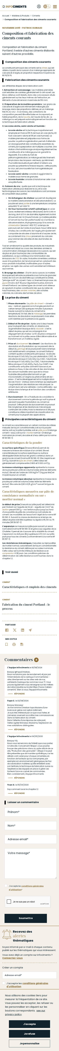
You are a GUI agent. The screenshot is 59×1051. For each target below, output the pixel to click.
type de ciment (26, 460)
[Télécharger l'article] (21, 644)
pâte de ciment (36, 303)
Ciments (36, 15)
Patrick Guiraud (32, 27)
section (5, 509)
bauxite (26, 117)
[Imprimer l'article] (14, 644)
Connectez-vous (12, 958)
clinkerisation (14, 225)
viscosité (39, 328)
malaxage (38, 313)
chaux (28, 236)
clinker (44, 68)
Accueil (5, 15)
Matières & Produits (20, 15)
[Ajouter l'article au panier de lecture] (6, 644)
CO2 (17, 258)
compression (8, 553)
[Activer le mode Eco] (47, 6)
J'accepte (29, 1024)
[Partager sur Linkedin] (22, 630)
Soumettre (26, 918)
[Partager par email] (30, 630)
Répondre (19, 694)
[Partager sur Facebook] (6, 630)
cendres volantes (28, 290)
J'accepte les (27, 985)
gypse (5, 283)
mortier (30, 432)
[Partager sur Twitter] (14, 630)
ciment (42, 47)
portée (26, 203)
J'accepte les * (26, 886)
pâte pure (42, 430)
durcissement (22, 343)
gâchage (21, 349)
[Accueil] (14, 6)
